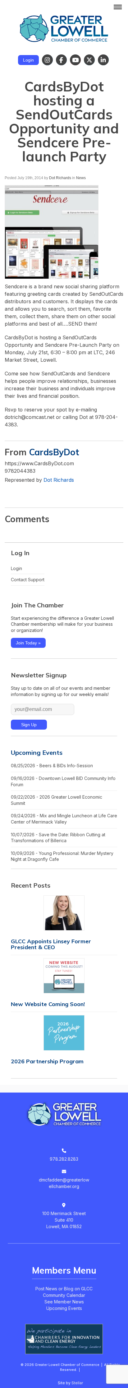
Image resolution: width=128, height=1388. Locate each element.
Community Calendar (64, 1295)
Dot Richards (60, 178)
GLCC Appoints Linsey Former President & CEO (51, 944)
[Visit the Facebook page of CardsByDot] (22, 493)
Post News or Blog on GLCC (64, 1288)
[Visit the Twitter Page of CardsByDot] (34, 493)
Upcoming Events (36, 752)
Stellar (77, 1383)
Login (28, 60)
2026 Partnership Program (47, 1061)
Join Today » (28, 642)
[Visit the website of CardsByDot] (10, 493)
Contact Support (27, 579)
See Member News (64, 1301)
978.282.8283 (64, 1159)
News (81, 178)
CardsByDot (54, 452)
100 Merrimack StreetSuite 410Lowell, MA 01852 (64, 1220)
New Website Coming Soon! (48, 1004)
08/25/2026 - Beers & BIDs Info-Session (52, 765)
